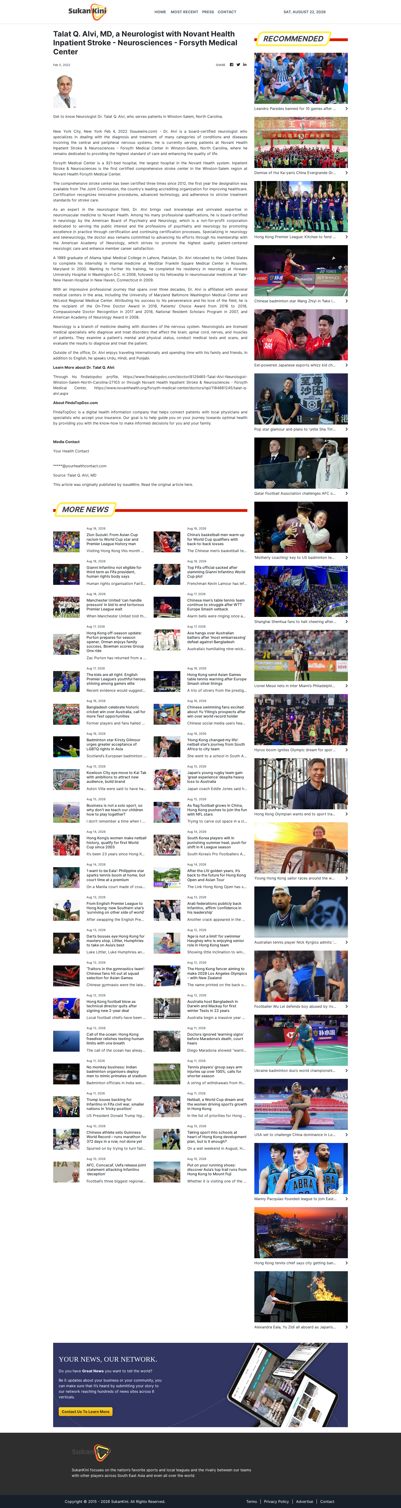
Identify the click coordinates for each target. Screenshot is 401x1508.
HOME (160, 12)
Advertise (304, 1501)
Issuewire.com (143, 131)
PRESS (208, 12)
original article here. (175, 484)
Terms (251, 1501)
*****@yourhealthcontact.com (80, 466)
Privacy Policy (276, 1501)
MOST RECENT (184, 12)
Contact (327, 1501)
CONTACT (227, 12)
